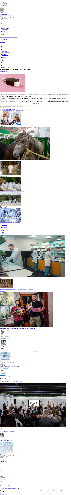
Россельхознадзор (4, 3)
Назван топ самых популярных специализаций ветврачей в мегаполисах (10, 125)
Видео (3, 232)
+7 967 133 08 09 (2, 42)
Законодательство (4, 27)
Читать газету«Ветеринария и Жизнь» (4, 14)
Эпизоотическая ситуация (5, 28)
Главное (3, 50)
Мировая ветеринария (5, 230)
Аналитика (3, 34)
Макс (36, 103)
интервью (1, 234)
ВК (38, 103)
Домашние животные (5, 30)
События (3, 60)
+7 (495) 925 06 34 (2, 477)
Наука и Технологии (5, 32)
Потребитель (4, 57)
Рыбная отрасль (4, 54)
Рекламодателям (4, 5)
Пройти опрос (21, 106)
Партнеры (3, 460)
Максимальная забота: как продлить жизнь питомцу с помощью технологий (11, 381)
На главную (2, 223)
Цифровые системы (5, 29)
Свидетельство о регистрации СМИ (7, 487)
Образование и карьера (5, 33)
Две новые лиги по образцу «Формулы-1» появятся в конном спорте (10, 206)
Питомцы (1, 278)
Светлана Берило (4, 71)
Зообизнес (3, 31)
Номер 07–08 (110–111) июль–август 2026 (6, 15)
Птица (3, 53)
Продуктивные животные (5, 227)
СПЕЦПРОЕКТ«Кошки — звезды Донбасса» (4, 291)
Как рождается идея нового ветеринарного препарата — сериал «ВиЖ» (10, 380)
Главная (3, 61)
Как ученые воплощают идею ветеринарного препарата (8, 431)
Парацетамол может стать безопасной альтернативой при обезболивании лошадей (11, 108)
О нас (3, 2)
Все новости (3, 233)
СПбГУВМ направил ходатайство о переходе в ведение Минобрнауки (10, 222)
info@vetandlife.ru (2, 7)
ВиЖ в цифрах (4, 59)
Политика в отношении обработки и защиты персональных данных (11, 488)
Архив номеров (4, 4)
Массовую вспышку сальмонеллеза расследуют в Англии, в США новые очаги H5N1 (12, 110)
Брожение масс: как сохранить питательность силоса (7, 109)
